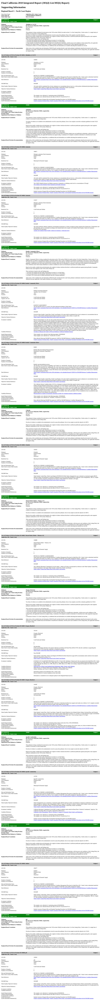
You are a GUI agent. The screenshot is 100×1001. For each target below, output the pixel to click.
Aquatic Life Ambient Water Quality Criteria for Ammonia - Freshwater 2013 (51, 230)
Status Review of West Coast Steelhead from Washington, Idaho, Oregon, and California (54, 666)
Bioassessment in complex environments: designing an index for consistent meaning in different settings (57, 393)
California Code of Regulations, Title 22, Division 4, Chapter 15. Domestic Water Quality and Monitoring (58, 812)
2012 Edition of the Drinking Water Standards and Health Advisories (49, 184)
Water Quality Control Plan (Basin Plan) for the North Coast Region (49, 88)
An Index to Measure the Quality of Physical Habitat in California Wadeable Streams (53, 331)
